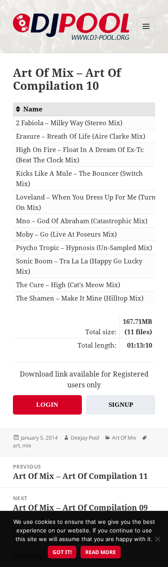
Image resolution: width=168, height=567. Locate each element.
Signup (121, 404)
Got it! (62, 552)
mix (26, 445)
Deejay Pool (85, 437)
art (16, 445)
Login (47, 404)
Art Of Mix (124, 437)
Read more (100, 552)
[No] (157, 539)
